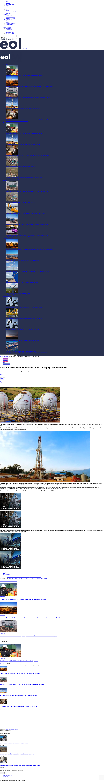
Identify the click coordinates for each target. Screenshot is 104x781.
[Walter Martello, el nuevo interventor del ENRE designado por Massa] (3, 762)
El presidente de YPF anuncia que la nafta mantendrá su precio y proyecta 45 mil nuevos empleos (27, 119)
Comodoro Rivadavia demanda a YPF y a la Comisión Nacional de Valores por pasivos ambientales (28, 224)
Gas (6, 9)
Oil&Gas (5, 8)
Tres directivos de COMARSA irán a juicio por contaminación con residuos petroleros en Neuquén (28, 97)
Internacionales (6, 364)
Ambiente (5, 14)
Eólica (7, 22)
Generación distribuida (11, 23)
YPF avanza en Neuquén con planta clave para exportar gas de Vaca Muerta (23, 108)
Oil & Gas (5, 361)
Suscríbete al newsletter (5, 770)
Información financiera (11, 31)
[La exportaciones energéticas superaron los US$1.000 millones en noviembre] (12, 328)
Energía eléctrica (9, 28)
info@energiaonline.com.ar (12, 729)
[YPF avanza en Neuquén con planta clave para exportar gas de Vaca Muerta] (12, 107)
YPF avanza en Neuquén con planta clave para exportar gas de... (19, 695)
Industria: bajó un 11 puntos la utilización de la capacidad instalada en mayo (24, 577)
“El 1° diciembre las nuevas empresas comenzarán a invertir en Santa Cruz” (22, 340)
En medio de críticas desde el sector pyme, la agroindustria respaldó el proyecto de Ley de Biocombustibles (29, 86)
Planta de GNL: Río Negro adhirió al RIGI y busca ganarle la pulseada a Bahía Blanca (27, 578)
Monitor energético (7, 27)
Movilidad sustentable (10, 18)
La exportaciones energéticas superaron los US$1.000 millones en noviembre (23, 329)
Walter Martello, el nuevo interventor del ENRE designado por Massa (20, 765)
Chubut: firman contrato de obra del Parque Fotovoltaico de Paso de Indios (22, 260)
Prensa (1, 374)
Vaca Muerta (8, 13)
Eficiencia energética (10, 17)
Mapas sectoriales (10, 32)
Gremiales (8, 3)
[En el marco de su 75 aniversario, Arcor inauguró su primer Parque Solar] (12, 281)
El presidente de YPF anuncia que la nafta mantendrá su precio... (19, 706)
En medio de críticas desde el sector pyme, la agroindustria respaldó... (20, 673)
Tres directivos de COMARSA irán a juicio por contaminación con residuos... (22, 684)
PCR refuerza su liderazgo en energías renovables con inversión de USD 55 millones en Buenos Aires (28, 271)
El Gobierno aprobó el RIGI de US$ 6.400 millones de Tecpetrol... (19, 661)
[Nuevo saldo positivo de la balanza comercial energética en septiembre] (12, 350)
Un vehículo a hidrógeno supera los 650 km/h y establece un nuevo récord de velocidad (25, 213)
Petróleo (7, 10)
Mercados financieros (10, 4)
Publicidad (5, 776)
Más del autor (14, 581)
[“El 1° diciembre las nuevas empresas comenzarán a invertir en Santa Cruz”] (12, 339)
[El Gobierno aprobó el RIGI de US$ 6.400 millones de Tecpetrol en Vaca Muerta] (12, 74)
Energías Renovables (7, 19)
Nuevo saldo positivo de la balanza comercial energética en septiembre (21, 351)
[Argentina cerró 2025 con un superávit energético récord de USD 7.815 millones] (12, 317)
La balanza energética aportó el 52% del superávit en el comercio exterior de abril (24, 307)
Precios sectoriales (10, 33)
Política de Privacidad (8, 775)
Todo (7, 121)
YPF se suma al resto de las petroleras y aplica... (14, 743)
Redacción (2, 663)
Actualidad (5, 1)
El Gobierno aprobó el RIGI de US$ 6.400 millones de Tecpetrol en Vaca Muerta (24, 75)
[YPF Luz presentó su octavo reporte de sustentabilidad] (12, 292)
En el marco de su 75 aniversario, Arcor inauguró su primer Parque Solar (22, 282)
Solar (7, 25)
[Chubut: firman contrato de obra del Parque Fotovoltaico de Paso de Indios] (12, 259)
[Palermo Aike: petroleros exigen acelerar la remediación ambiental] (12, 165)
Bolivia (4, 572)
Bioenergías (8, 20)
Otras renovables (9, 24)
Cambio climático (10, 15)
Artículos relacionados (5, 581)
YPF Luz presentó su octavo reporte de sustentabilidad (18, 293)
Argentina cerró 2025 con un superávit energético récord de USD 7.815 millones (24, 318)
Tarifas (7, 6)
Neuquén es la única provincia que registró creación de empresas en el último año (24, 177)
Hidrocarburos (9, 29)
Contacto (5, 778)
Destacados (5, 360)
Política (7, 5)
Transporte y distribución (11, 11)
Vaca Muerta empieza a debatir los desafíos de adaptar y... (17, 754)
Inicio (1, 356)
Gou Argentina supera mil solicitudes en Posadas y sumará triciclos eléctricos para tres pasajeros (27, 235)
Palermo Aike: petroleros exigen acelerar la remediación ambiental (20, 166)
